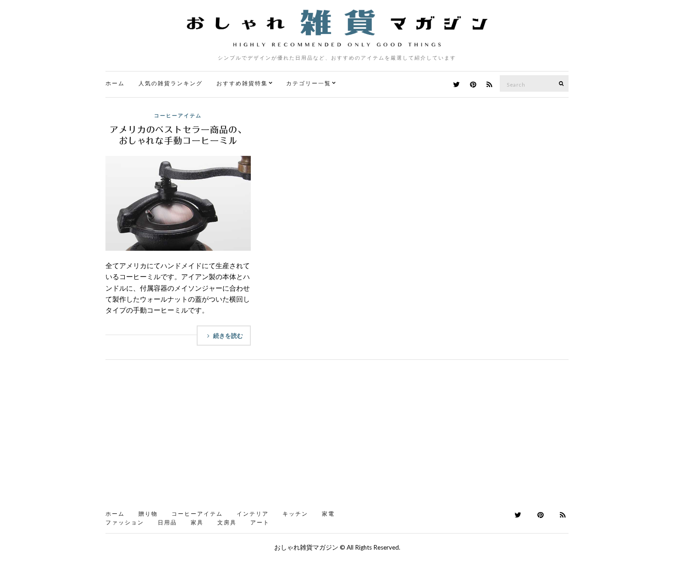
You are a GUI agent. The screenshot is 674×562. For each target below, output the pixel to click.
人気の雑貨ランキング (170, 83)
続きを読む (228, 335)
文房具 (227, 522)
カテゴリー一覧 (308, 83)
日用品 (167, 522)
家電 (328, 513)
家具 (197, 522)
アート (260, 522)
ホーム (115, 83)
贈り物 (148, 513)
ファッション (124, 522)
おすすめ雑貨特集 (242, 83)
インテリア (253, 513)
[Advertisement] (337, 438)
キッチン (295, 513)
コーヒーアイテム (178, 115)
